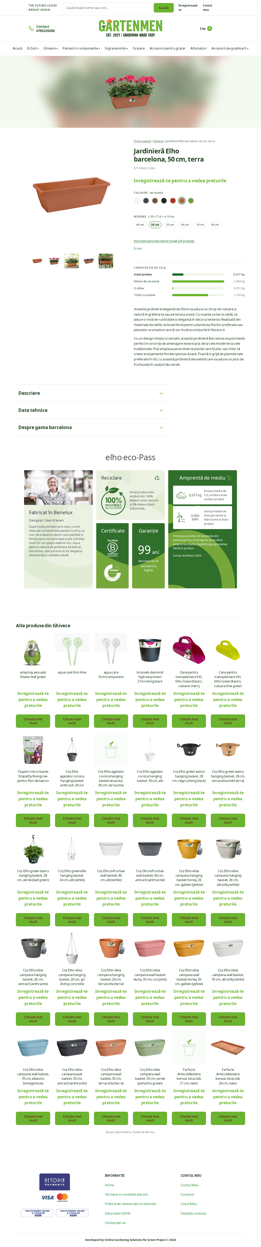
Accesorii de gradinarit (228, 48)
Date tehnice (33, 410)
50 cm (155, 224)
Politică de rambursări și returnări (130, 1204)
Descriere (29, 393)
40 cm (140, 224)
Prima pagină (142, 141)
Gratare (139, 48)
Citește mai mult (33, 721)
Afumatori (198, 48)
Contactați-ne (115, 1223)
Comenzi (187, 1194)
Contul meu (207, 7)
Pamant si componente (80, 48)
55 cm (170, 224)
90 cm (215, 224)
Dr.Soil (31, 48)
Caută (164, 8)
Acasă (17, 48)
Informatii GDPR (117, 1213)
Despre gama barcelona (45, 427)
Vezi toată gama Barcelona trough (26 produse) (164, 241)
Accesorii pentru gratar (168, 48)
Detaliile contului (193, 1213)
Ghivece (49, 48)
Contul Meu (189, 1185)
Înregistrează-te (188, 7)
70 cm (200, 224)
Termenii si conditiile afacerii (126, 1194)
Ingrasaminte (115, 48)
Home (109, 1185)
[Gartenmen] (130, 28)
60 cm (185, 224)
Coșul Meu (189, 1204)
